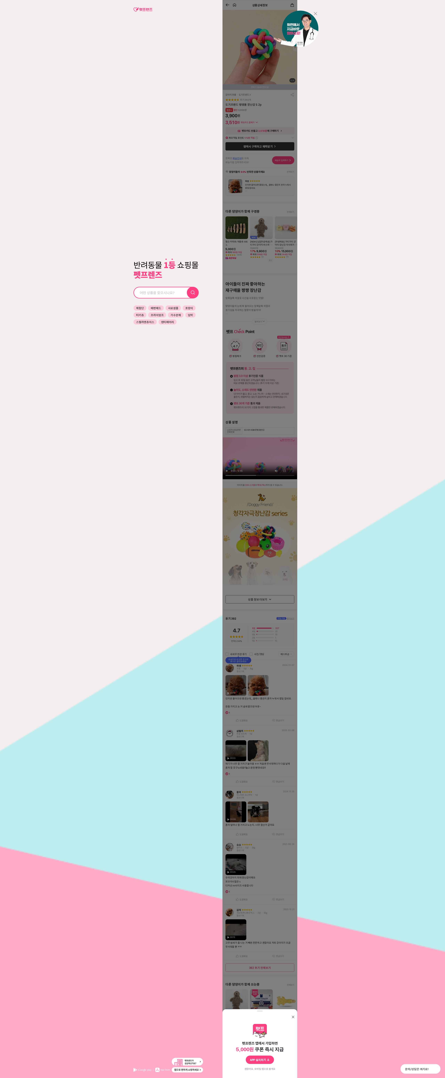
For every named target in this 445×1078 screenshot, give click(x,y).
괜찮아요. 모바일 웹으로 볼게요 (260, 1069)
